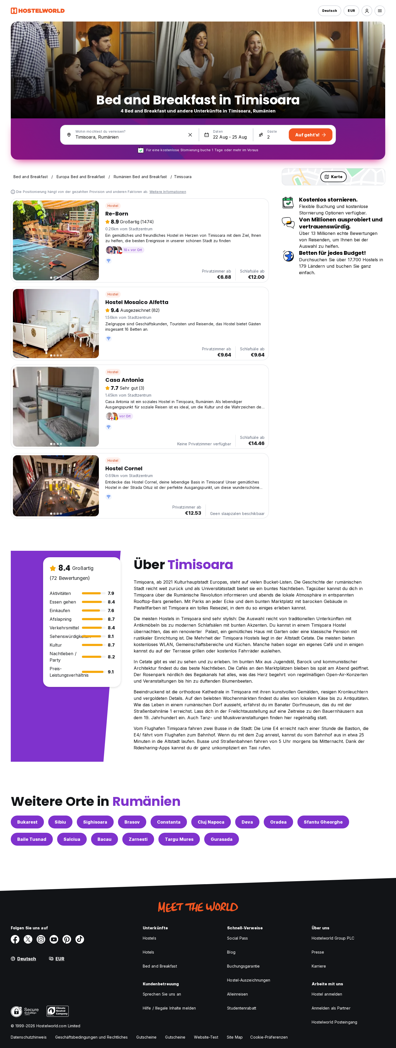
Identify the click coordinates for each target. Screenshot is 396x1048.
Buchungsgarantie (243, 966)
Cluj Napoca (211, 822)
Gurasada (221, 839)
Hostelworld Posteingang (334, 1022)
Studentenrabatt (241, 1008)
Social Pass (237, 938)
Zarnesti (138, 839)
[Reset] (190, 134)
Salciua (72, 839)
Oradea (278, 822)
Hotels (148, 952)
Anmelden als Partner (331, 1008)
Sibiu (60, 822)
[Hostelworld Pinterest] (66, 939)
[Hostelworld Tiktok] (79, 939)
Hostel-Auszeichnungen (248, 980)
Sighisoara (95, 822)
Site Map (235, 1037)
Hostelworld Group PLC (333, 938)
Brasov (132, 822)
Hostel (112, 206)
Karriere (319, 966)
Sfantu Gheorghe (323, 822)
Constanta (168, 822)
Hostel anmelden (327, 994)
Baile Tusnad (31, 839)
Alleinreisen (237, 994)
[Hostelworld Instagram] (41, 939)
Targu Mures (179, 839)
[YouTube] (54, 939)
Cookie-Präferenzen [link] (269, 1037)
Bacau (105, 839)
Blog (231, 952)
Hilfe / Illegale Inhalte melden (169, 1008)
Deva (247, 822)
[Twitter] (28, 939)
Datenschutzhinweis (29, 1037)
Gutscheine (146, 1037)
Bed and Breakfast (160, 966)
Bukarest (27, 822)
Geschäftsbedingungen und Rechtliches (91, 1037)
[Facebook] (15, 939)
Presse (318, 952)
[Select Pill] (367, 10)
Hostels (149, 938)
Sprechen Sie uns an (162, 994)
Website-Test (206, 1037)
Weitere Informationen (168, 192)
